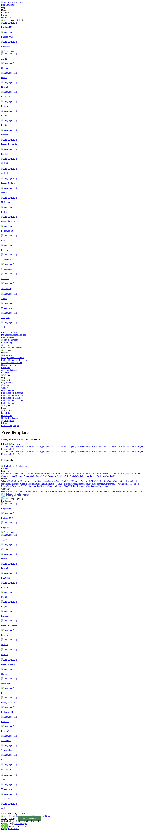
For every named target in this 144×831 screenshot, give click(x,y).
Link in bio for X (117, 473)
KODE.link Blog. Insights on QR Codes (70, 491)
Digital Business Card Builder (103, 476)
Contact (91, 491)
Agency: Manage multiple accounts (19, 484)
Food (132, 446)
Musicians (26, 446)
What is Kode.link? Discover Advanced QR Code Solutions (81, 481)
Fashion (110, 446)
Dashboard (6, 17)
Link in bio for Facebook (57, 473)
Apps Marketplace (90, 486)
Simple (65, 446)
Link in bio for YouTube (98, 473)
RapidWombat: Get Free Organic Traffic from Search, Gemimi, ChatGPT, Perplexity (44, 486)
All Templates (7, 446)
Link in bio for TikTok (78, 473)
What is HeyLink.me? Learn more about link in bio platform (28, 481)
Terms (4, 818)
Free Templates (8, 5)
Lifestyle (139, 446)
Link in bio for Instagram (34, 473)
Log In (4, 332)
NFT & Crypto (38, 446)
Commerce (101, 446)
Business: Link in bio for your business (52, 484)
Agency (72, 446)
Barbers (92, 446)
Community (100, 491)
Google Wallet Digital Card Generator (73, 476)
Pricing (4, 15)
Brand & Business (54, 446)
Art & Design (82, 446)
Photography (7, 449)
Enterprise (109, 484)
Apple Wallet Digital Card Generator (40, 476)
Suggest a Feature (134, 491)
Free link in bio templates (12, 473)
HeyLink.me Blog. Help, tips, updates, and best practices (26, 491)
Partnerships (103, 486)
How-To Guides (112, 491)
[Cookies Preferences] (4, 826)
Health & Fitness (121, 446)
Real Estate (18, 449)
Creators (18, 446)
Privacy (12, 818)
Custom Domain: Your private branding (87, 484)
